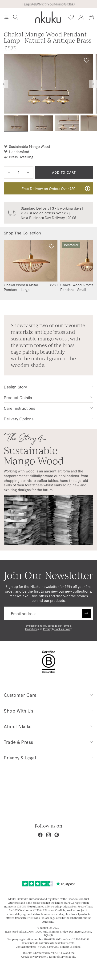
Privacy (47, 629)
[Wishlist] (70, 17)
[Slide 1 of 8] (16, 123)
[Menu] (6, 17)
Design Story (15, 386)
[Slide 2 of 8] (41, 123)
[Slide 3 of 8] (67, 123)
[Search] (15, 17)
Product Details (18, 397)
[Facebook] (40, 835)
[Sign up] (86, 613)
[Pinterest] (57, 835)
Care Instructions (19, 408)
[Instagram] (48, 835)
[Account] (81, 17)
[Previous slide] (4, 84)
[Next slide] (93, 84)
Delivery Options (18, 418)
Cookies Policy (62, 629)
